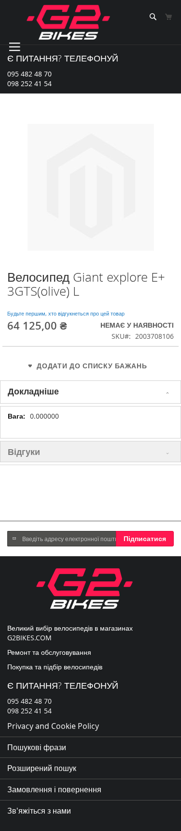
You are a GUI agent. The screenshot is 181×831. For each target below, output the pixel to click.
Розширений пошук (41, 768)
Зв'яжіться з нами (39, 810)
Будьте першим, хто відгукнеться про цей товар (66, 313)
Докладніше (33, 391)
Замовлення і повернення (54, 789)
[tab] (90, 392)
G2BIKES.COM (29, 637)
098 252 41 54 (29, 83)
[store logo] (68, 22)
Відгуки (24, 451)
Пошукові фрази (36, 747)
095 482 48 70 (29, 73)
